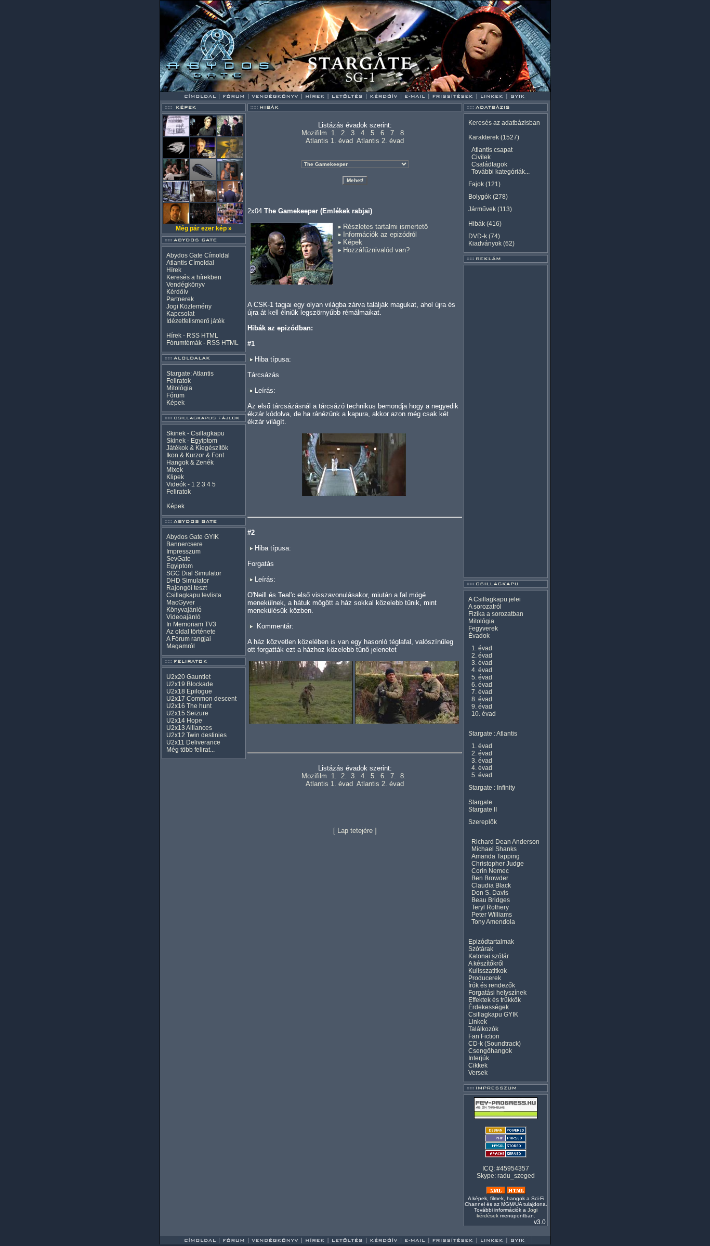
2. (344, 133)
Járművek (482, 209)
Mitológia (179, 388)
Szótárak (480, 949)
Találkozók (483, 1029)
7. (393, 133)
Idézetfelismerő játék (195, 321)
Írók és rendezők (491, 985)
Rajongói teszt (186, 588)
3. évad (481, 662)
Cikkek (478, 1065)
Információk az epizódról (380, 234)
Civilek (481, 157)
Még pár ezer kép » (204, 228)
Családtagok (489, 164)
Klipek (175, 477)
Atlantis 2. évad (380, 141)
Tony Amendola (493, 922)
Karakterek (483, 137)
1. (334, 133)
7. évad (481, 692)
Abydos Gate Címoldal (198, 255)
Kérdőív (177, 292)
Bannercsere (184, 544)
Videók (176, 484)
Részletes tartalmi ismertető (385, 226)
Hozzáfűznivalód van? (376, 250)
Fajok (476, 184)
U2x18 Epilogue (189, 691)
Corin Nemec (490, 871)
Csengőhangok (490, 1051)
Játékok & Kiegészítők (197, 448)
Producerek (484, 978)
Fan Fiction (483, 1036)
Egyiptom (179, 566)
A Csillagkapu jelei (494, 599)
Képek (175, 402)
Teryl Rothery (490, 907)
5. (373, 133)
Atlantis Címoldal (190, 262)
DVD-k (477, 236)
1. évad (481, 648)
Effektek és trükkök (494, 1000)
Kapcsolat (180, 313)
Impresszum (183, 551)
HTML (209, 335)
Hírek (173, 270)
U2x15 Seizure (187, 713)
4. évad (481, 670)
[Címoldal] (227, 89)
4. (363, 133)
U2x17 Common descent (201, 698)
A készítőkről (486, 963)
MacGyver (180, 602)
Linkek (477, 1021)
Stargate (480, 802)
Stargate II (482, 809)
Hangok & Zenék (190, 462)
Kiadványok (485, 243)
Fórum (175, 395)
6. (383, 133)
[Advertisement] (505, 421)
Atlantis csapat (491, 149)
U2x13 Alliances (189, 727)
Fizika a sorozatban (495, 614)
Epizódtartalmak (491, 941)
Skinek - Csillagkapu (195, 433)
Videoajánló (183, 617)
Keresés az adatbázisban (504, 122)
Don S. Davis (489, 892)
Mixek (174, 469)
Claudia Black (491, 885)
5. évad (481, 677)
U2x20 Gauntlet (188, 676)
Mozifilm (314, 133)
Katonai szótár (488, 956)
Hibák (476, 223)
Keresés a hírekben (193, 277)
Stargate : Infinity (491, 787)
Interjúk (478, 1058)
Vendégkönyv (185, 284)
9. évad (481, 706)
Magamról (180, 646)
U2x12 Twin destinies (196, 735)
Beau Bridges (490, 900)
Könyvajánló (184, 609)
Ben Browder (489, 878)
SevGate (178, 558)
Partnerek (180, 299)
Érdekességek (488, 1007)
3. (354, 133)
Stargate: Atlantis (190, 373)
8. (403, 133)
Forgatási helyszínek (497, 992)
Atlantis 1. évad (329, 141)
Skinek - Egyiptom (191, 440)
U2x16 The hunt (189, 706)
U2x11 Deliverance (193, 742)
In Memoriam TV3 (191, 624)
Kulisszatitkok (487, 970)
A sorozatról (485, 606)
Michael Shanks (494, 849)
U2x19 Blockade (189, 684)
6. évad (481, 684)
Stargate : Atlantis (492, 733)
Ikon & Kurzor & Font (195, 455)
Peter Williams (491, 914)
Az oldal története (191, 631)
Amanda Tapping (495, 856)
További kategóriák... (500, 171)
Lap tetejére (355, 830)
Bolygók (479, 196)
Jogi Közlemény (189, 306)
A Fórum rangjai (188, 639)
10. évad (483, 713)
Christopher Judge (497, 863)
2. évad (481, 655)
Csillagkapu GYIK (493, 1014)
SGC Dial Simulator (193, 573)
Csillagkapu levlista (193, 595)
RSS (193, 335)
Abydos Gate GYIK (192, 537)
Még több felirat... (190, 749)
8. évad (481, 699)
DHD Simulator (187, 580)
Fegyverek (483, 628)
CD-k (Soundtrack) (494, 1043)
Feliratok (178, 380)
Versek (478, 1072)
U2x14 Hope (184, 720)
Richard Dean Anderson (505, 841)
